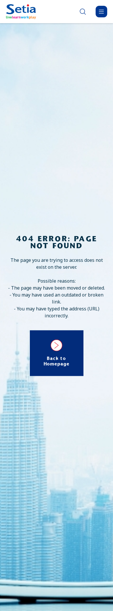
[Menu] (101, 11)
